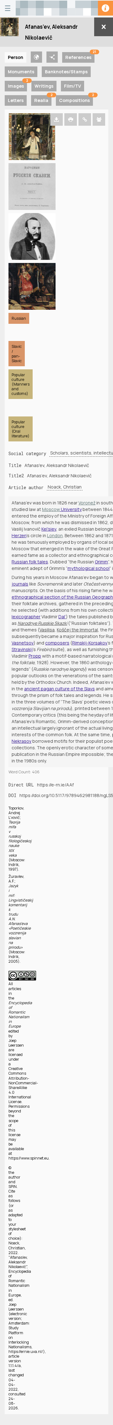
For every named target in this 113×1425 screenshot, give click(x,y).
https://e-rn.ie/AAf (55, 785)
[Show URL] (84, 119)
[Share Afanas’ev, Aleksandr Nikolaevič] (99, 119)
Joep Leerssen (16, 1043)
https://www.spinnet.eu (28, 1158)
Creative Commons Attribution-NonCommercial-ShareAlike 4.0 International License (23, 1085)
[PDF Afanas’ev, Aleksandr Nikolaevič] (70, 119)
